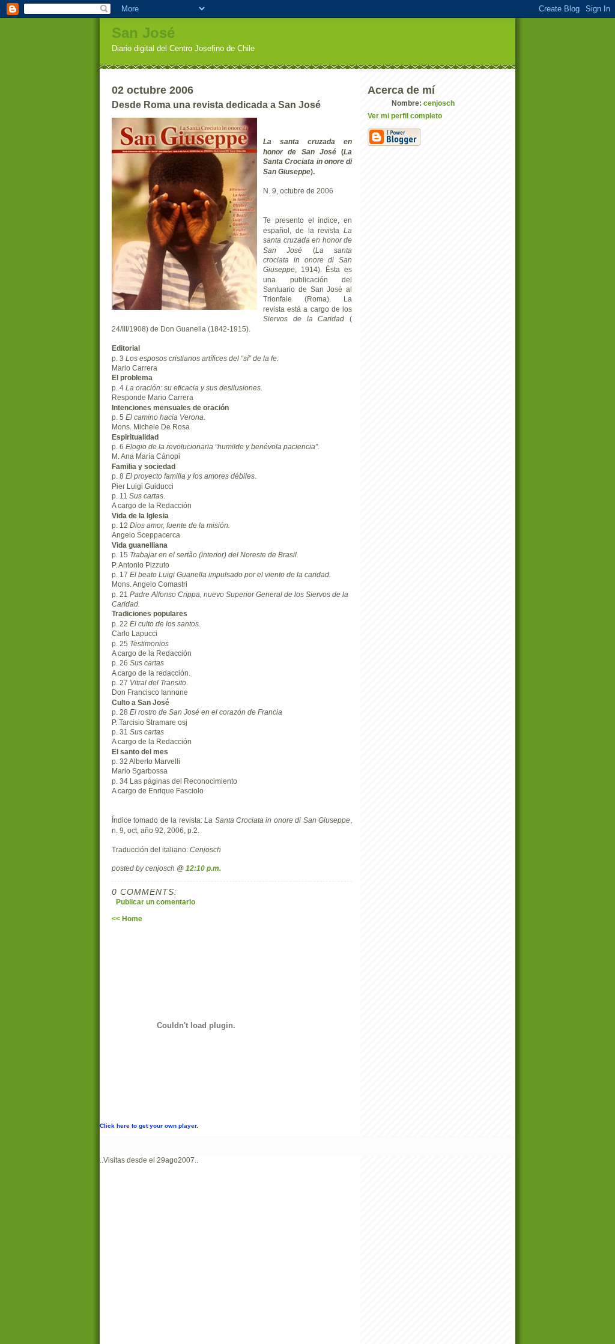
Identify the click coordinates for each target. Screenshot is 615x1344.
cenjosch (439, 103)
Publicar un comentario (155, 902)
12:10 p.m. (203, 868)
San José (143, 33)
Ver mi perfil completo (405, 116)
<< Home (127, 918)
